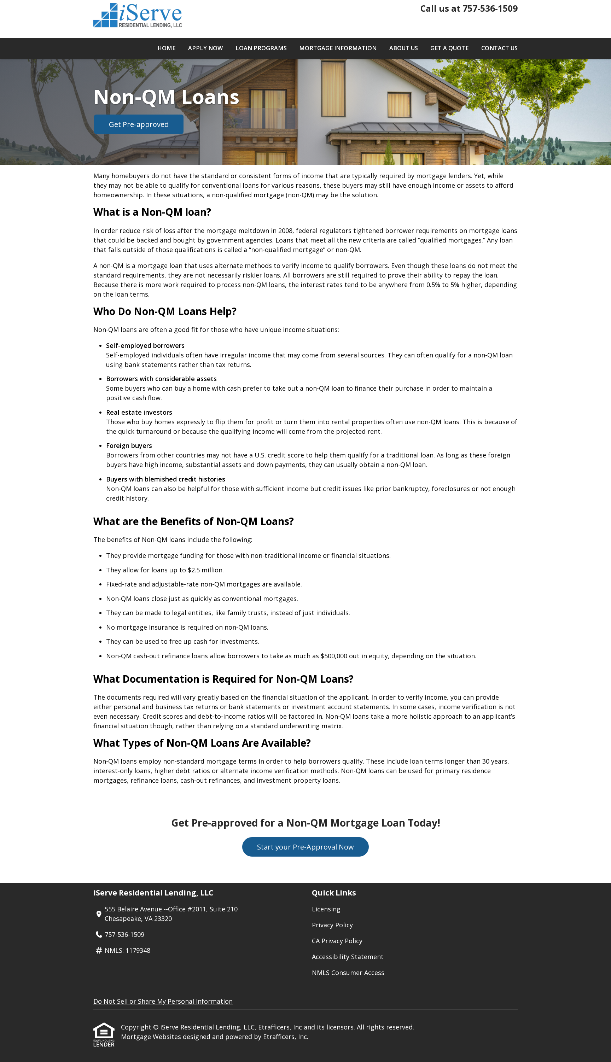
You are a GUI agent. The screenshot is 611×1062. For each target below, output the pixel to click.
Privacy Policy (332, 925)
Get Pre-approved (139, 124)
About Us (403, 48)
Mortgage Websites (152, 1036)
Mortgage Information (338, 48)
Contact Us (499, 48)
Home (166, 48)
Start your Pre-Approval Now (305, 847)
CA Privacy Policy (337, 940)
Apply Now (205, 48)
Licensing (326, 909)
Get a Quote (449, 48)
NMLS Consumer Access (348, 972)
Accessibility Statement (348, 956)
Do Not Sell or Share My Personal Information (163, 1001)
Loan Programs (261, 48)
